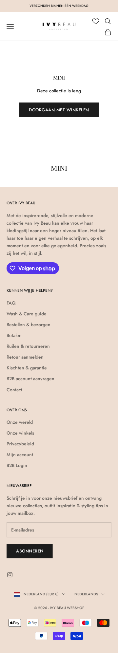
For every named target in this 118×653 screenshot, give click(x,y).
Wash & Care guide (27, 313)
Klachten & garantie (27, 367)
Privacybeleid (20, 443)
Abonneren (30, 551)
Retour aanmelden (25, 357)
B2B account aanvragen (30, 378)
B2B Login (17, 465)
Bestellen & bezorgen (28, 324)
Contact (14, 389)
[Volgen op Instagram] (10, 574)
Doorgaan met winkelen (59, 110)
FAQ (11, 303)
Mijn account (20, 454)
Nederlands (86, 594)
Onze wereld (20, 422)
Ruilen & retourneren (28, 346)
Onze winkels (20, 433)
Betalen (14, 335)
